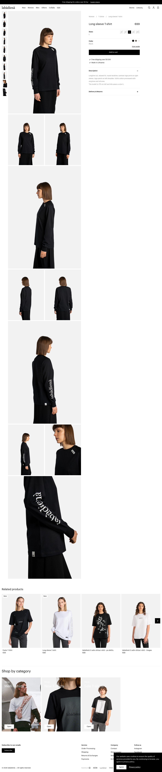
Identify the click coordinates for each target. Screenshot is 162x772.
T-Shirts (101, 16)
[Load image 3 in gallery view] (4, 32)
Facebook (138, 752)
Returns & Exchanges (89, 755)
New (24, 8)
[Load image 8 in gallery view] (4, 75)
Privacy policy (134, 767)
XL (133, 32)
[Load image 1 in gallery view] (4, 14)
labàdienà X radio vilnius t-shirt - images (137, 650)
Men (37, 8)
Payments (85, 759)
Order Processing (88, 748)
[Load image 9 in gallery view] (4, 83)
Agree (121, 767)
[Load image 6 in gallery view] (4, 57)
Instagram (138, 748)
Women (31, 8)
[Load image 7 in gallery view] (4, 66)
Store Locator (116, 752)
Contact (114, 748)
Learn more (95, 2)
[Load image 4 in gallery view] (4, 40)
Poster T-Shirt (7, 650)
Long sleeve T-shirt (49, 650)
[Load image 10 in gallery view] (4, 92)
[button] (24, 8)
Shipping (84, 752)
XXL (137, 32)
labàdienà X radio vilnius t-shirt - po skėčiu (97, 650)
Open (9, 726)
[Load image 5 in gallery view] (4, 49)
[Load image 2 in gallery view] (4, 23)
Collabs (52, 8)
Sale (58, 8)
